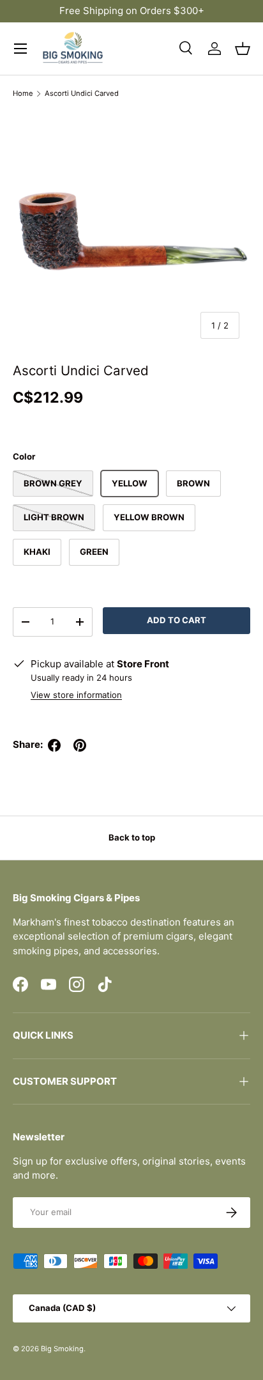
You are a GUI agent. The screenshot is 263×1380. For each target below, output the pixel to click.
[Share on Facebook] (54, 745)
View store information (76, 695)
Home (23, 93)
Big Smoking (62, 1348)
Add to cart (176, 620)
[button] (243, 49)
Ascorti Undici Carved (82, 93)
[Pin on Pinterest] (80, 745)
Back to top (132, 837)
